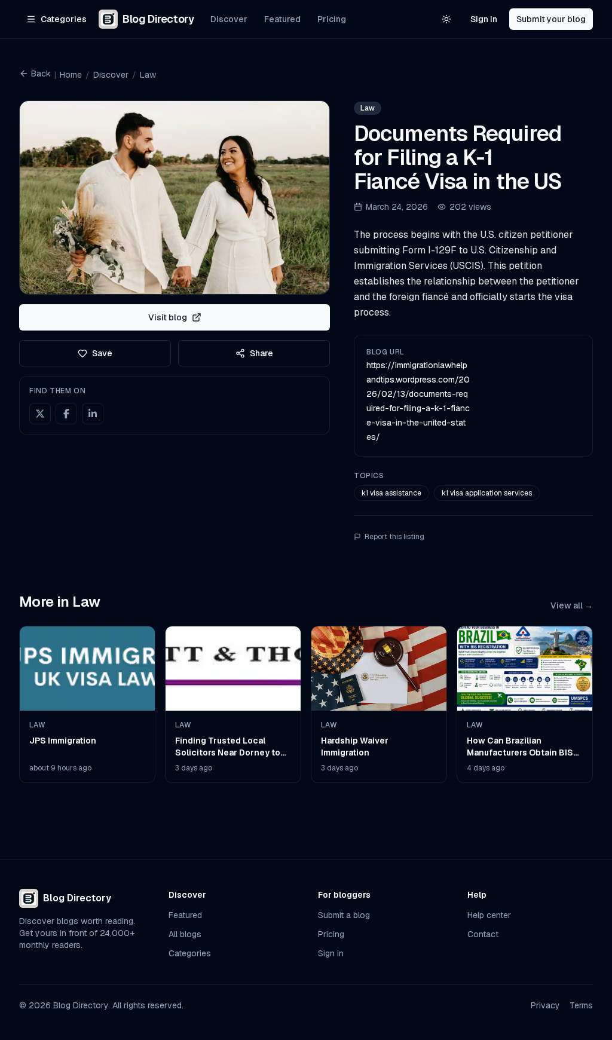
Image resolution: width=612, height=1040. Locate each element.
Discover (228, 19)
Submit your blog (551, 19)
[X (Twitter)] (40, 413)
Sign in (483, 19)
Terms (581, 1005)
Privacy (545, 1005)
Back (41, 73)
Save (102, 353)
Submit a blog (344, 915)
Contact (482, 934)
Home (71, 74)
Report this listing (394, 537)
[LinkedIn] (92, 413)
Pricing (331, 19)
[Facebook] (66, 413)
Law (148, 74)
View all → (571, 605)
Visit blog (167, 317)
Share (261, 353)
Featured (282, 19)
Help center (489, 915)
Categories (190, 953)
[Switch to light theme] (446, 19)
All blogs (185, 934)
